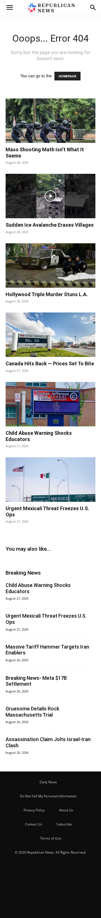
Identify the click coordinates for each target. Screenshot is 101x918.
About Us (66, 810)
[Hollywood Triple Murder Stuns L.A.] (50, 265)
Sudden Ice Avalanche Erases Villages (50, 225)
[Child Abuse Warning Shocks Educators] (50, 404)
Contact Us (33, 824)
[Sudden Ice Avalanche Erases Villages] (50, 196)
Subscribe (64, 824)
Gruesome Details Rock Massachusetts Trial (32, 712)
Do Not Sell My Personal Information (48, 796)
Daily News (48, 782)
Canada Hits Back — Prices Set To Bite (50, 363)
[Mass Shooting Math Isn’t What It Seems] (50, 120)
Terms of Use (50, 838)
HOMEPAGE (67, 76)
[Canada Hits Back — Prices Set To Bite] (50, 334)
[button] (10, 7)
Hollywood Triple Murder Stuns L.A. (47, 294)
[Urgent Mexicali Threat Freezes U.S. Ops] (50, 479)
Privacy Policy (34, 810)
